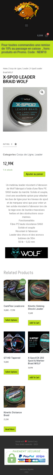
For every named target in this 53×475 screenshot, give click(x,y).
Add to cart (34, 323)
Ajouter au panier (34, 174)
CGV (26, 472)
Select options (11, 320)
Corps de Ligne (15, 68)
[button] (26, 25)
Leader (26, 68)
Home (5, 68)
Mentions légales (27, 469)
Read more (9, 429)
